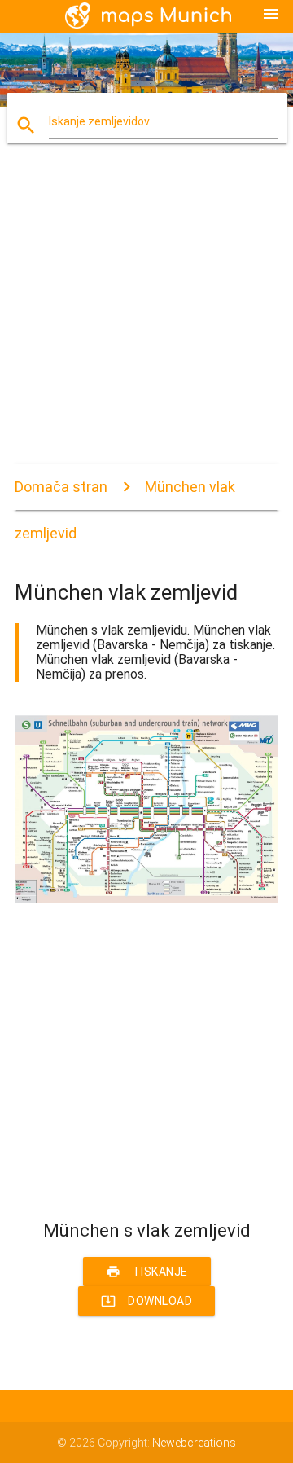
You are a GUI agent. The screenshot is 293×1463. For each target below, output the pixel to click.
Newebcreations (194, 1442)
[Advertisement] (146, 317)
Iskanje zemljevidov (99, 121)
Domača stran (61, 486)
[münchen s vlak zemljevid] (146, 898)
